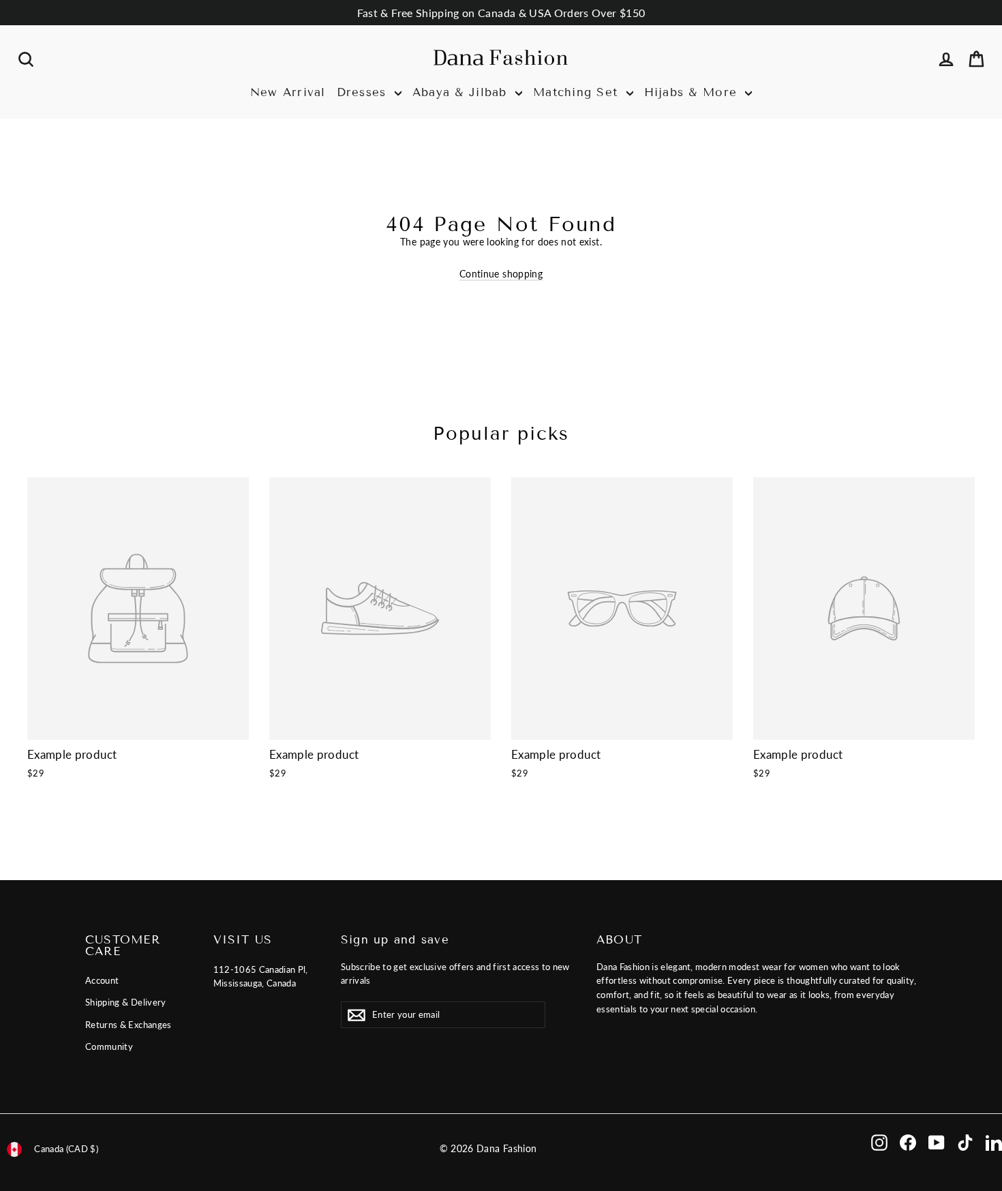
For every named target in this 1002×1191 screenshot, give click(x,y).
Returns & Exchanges (128, 1024)
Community (109, 1046)
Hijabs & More (693, 92)
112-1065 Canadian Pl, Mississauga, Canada (260, 976)
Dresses (364, 92)
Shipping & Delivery (125, 1002)
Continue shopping (501, 274)
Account (102, 980)
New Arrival (288, 92)
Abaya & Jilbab (462, 92)
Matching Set (578, 92)
